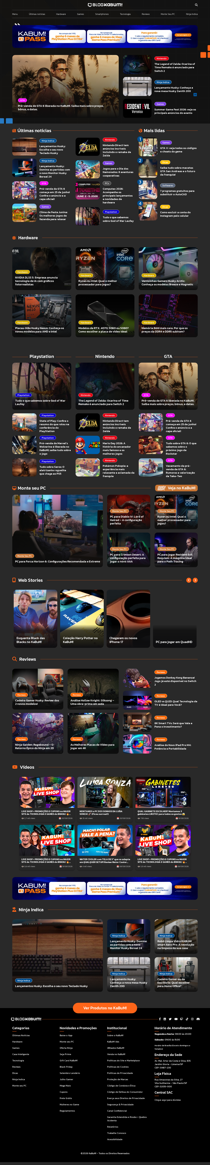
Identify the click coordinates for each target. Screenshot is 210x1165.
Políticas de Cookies (118, 1066)
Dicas (165, 162)
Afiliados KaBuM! (115, 1048)
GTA (44, 183)
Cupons (63, 1092)
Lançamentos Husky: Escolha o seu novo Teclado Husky (52, 149)
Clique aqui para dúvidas (168, 1100)
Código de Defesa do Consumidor (125, 1092)
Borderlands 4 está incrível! (77, 640)
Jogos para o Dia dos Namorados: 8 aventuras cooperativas (118, 172)
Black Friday (66, 1066)
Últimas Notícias (21, 1035)
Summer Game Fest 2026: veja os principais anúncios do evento (175, 111)
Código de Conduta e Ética (121, 1085)
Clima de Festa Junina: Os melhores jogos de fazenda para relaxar (53, 215)
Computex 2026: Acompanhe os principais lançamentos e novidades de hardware (118, 196)
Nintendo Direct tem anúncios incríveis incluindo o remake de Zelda (117, 150)
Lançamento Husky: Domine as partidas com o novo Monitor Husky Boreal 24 (54, 171)
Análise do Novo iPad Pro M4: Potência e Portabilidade (172, 747)
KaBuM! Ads (113, 1041)
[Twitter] (170, 1019)
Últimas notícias (37, 14)
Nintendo (162, 58)
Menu (15, 14)
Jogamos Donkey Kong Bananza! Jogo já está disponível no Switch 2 (175, 681)
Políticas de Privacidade (120, 1073)
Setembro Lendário (70, 1073)
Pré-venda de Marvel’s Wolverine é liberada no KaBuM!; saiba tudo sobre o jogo (55, 448)
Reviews (146, 14)
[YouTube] (175, 1019)
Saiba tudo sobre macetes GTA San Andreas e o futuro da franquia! (177, 171)
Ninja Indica (192, 14)
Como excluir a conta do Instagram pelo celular (175, 214)
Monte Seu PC (168, 14)
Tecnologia (125, 14)
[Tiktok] (187, 1019)
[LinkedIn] (165, 1019)
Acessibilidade (114, 1139)
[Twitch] (181, 1019)
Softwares (167, 185)
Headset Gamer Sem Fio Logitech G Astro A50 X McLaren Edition (126, 638)
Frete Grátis (66, 1098)
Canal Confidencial (117, 1110)
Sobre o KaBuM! (115, 1035)
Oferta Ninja (66, 1048)
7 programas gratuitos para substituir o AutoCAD (177, 192)
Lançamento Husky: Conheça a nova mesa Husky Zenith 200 (173, 89)
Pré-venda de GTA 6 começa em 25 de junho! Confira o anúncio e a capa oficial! (54, 194)
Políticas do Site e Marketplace (123, 1060)
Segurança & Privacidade (120, 1104)
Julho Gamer (66, 1079)
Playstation (111, 212)
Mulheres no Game (69, 1104)
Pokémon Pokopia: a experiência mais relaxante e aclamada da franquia (118, 471)
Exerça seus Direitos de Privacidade (126, 1098)
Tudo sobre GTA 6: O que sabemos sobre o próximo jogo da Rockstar (181, 448)
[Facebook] (160, 1019)
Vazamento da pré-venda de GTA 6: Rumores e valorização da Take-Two (180, 471)
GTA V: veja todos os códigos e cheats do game (178, 150)
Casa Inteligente (20, 1054)
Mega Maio (65, 1085)
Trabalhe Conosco (116, 1133)
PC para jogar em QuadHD (35, 642)
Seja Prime (65, 1054)
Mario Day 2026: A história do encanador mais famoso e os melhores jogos (117, 448)
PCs (107, 183)
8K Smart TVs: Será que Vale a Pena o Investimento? (173, 725)
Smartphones (102, 14)
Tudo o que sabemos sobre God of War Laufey (118, 219)
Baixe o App (66, 1035)
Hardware (61, 14)
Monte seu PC (19, 1085)
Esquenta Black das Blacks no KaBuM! (170, 640)
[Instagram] (192, 1019)
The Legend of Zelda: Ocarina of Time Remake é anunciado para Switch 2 (174, 67)
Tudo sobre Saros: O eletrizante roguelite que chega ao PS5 (52, 470)
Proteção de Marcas (117, 1079)
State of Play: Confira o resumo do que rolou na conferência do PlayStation (54, 426)
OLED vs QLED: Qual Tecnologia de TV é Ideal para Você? (175, 703)
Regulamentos (67, 1110)
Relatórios (112, 1126)
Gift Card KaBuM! (69, 1060)
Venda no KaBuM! (116, 1054)
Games (80, 14)
